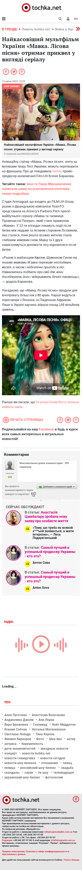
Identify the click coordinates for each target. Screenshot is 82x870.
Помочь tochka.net (36, 29)
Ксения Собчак (15, 729)
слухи (28, 772)
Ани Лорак (46, 720)
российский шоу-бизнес (38, 768)
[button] (68, 19)
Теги (7, 702)
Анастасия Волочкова (48, 715)
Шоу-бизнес (12, 86)
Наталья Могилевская (48, 729)
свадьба (67, 768)
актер (71, 739)
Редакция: (7, 840)
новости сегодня (52, 758)
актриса (10, 744)
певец (67, 763)
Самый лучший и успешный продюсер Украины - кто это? (50, 551)
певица (9, 768)
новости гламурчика (19, 758)
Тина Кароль (45, 734)
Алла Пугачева (15, 715)
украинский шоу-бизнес (22, 777)
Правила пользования (13, 851)
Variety (57, 171)
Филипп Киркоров (17, 739)
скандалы (12, 772)
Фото (40, 739)
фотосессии (54, 777)
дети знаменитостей (19, 748)
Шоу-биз (55, 739)
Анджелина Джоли (18, 720)
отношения (49, 763)
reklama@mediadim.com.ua (58, 832)
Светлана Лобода (17, 734)
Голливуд (40, 724)
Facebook (46, 429)
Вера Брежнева (16, 724)
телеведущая (63, 772)
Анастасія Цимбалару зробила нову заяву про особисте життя (46, 516)
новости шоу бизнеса (20, 763)
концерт (10, 753)
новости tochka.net (36, 753)
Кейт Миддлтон (64, 724)
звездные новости (54, 748)
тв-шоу (43, 772)
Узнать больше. (71, 860)
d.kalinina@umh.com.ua (63, 840)
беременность (32, 744)
